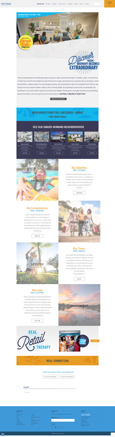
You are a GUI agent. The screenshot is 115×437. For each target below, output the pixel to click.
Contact (87, 3)
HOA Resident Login (19, 423)
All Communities (19, 414)
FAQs (32, 424)
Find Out (37, 236)
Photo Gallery (18, 421)
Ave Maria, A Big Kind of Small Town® (73, 94)
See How (37, 321)
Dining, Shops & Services (35, 420)
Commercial (70, 3)
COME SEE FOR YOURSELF (58, 99)
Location (76, 3)
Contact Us (18, 415)
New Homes (47, 3)
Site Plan (32, 415)
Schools (17, 418)
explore (25, 153)
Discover (79, 193)
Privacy (59, 433)
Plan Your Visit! (109, 3)
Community (54, 3)
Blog (32, 418)
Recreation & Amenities (35, 417)
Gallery (81, 3)
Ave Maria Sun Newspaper (20, 424)
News (17, 417)
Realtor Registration (34, 423)
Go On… (79, 279)
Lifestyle (32, 414)
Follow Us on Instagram (66, 376)
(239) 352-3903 (40, 4)
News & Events (62, 3)
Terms (62, 433)
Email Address (55, 417)
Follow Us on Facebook (50, 376)
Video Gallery (33, 421)
